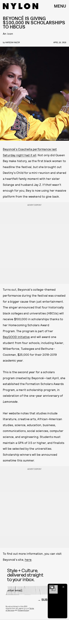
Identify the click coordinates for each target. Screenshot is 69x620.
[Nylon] (20, 6)
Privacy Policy (23, 610)
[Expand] (51, 587)
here (28, 559)
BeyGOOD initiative (16, 337)
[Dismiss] (63, 587)
